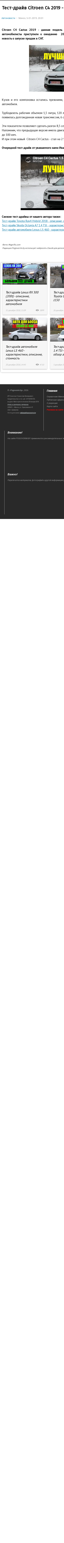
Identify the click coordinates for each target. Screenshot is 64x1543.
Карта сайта (52, 406)
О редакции (52, 403)
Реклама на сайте (55, 410)
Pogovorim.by (16, 390)
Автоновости (8, 18)
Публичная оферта (55, 400)
